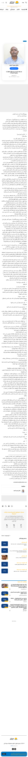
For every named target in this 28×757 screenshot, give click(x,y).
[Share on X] (12, 506)
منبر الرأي (24, 41)
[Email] (8, 506)
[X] (14, 526)
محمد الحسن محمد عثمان (23, 595)
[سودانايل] (14, 2)
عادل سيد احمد (17, 491)
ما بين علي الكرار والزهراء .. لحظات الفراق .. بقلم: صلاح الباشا (19, 599)
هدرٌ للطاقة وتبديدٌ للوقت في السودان (21, 557)
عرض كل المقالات (13, 68)
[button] (4, 754)
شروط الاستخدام (14, 755)
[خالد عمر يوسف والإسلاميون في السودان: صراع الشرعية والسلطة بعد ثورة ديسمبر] (4, 586)
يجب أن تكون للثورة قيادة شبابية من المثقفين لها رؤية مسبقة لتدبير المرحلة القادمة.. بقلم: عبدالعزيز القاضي (18, 607)
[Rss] (13, 749)
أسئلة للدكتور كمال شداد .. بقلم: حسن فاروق (20, 571)
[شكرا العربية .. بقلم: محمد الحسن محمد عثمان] (4, 593)
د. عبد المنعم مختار (24, 589)
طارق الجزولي (25, 610)
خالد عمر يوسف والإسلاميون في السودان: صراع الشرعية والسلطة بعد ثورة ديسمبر (19, 585)
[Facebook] (21, 526)
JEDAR (12, 746)
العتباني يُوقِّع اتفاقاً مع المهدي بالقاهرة (21, 564)
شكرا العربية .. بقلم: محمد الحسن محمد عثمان (19, 592)
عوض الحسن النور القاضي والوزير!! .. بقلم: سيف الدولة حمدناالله (19, 544)
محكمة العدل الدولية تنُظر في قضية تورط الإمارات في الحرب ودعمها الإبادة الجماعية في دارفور (18, 551)
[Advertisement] (14, 25)
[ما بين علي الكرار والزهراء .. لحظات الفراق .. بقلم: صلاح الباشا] (4, 600)
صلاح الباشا (25, 601)
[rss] (6, 526)
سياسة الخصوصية (22, 755)
